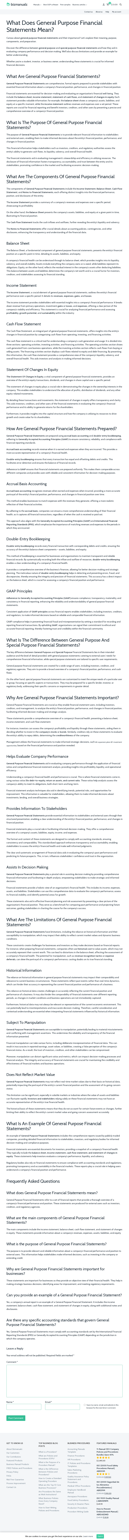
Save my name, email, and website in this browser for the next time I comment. (103, 1406)
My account (116, 12)
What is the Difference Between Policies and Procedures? (48, 1472)
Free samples (65, 5)
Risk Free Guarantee (15, 1479)
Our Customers (12, 1453)
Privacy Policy (12, 1472)
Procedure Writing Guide (78, 1511)
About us (99, 12)
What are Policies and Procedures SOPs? (48, 1457)
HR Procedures (74, 1459)
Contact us (88, 12)
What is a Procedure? (48, 1452)
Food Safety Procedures (78, 1500)
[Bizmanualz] (16, 4)
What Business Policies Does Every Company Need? (48, 1501)
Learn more (88, 1536)
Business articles (79, 5)
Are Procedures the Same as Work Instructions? (50, 1493)
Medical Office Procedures (79, 1486)
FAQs (8, 1476)
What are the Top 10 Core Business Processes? (50, 1486)
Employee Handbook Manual (77, 1491)
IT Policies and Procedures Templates (79, 1464)
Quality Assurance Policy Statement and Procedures (78, 1479)
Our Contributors (13, 1457)
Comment (12, 1362)
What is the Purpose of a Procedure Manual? (49, 1463)
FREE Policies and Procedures (19, 1468)
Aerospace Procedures (77, 1496)
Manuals (36, 5)
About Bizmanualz (14, 1449)
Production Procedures (77, 1508)
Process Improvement (16, 1483)
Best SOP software (50, 5)
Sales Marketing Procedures (74, 1471)
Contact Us (11, 1487)
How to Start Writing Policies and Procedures (49, 1509)
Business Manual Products (17, 1464)
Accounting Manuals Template (76, 1450)
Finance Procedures (76, 1456)
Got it (100, 1536)
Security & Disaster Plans (78, 1504)
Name (10, 1402)
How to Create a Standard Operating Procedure (50, 1479)
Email (48, 1402)
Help (107, 12)
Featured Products (14, 1460)
